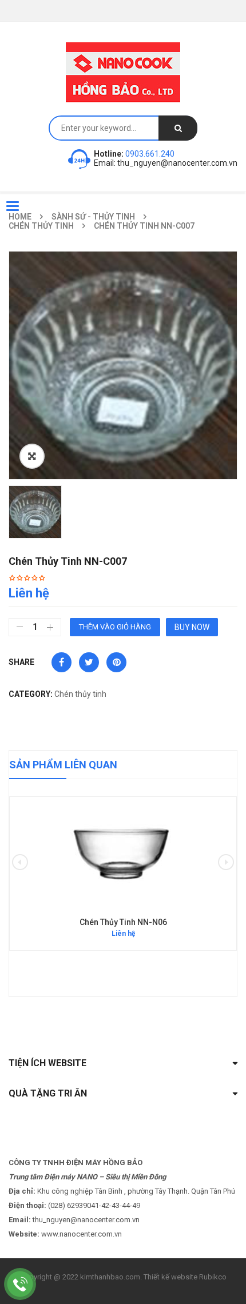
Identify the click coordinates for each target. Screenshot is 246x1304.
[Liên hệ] (20, 1284)
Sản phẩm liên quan (63, 765)
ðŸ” (32, 456)
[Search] (177, 128)
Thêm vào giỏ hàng (115, 627)
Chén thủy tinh (41, 225)
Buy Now (191, 627)
